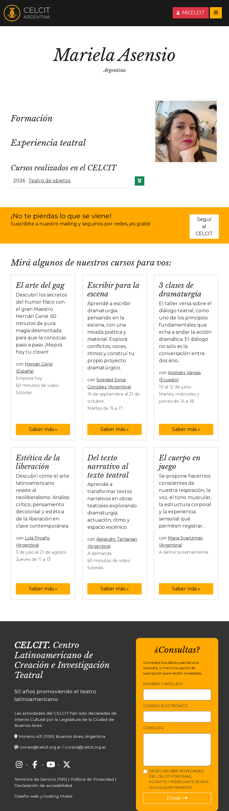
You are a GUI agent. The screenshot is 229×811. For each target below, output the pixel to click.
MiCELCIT (193, 12)
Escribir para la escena (113, 289)
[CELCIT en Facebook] (35, 764)
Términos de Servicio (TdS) (40, 779)
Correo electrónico (165, 706)
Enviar (175, 798)
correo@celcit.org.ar (40, 747)
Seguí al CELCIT (204, 226)
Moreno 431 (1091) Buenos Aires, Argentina (61, 736)
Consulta (153, 728)
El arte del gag (40, 285)
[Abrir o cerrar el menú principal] (216, 12)
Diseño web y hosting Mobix (43, 796)
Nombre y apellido (163, 684)
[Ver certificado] (139, 181)
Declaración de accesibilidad (43, 785)
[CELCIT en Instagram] (19, 764)
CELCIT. (32, 645)
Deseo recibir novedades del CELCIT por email (179, 779)
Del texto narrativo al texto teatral (108, 466)
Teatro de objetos (49, 180)
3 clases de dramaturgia (180, 289)
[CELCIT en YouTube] (50, 764)
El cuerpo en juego (179, 462)
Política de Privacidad (92, 779)
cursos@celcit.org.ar (85, 747)
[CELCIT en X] (66, 764)
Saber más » (43, 429)
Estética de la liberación (38, 462)
